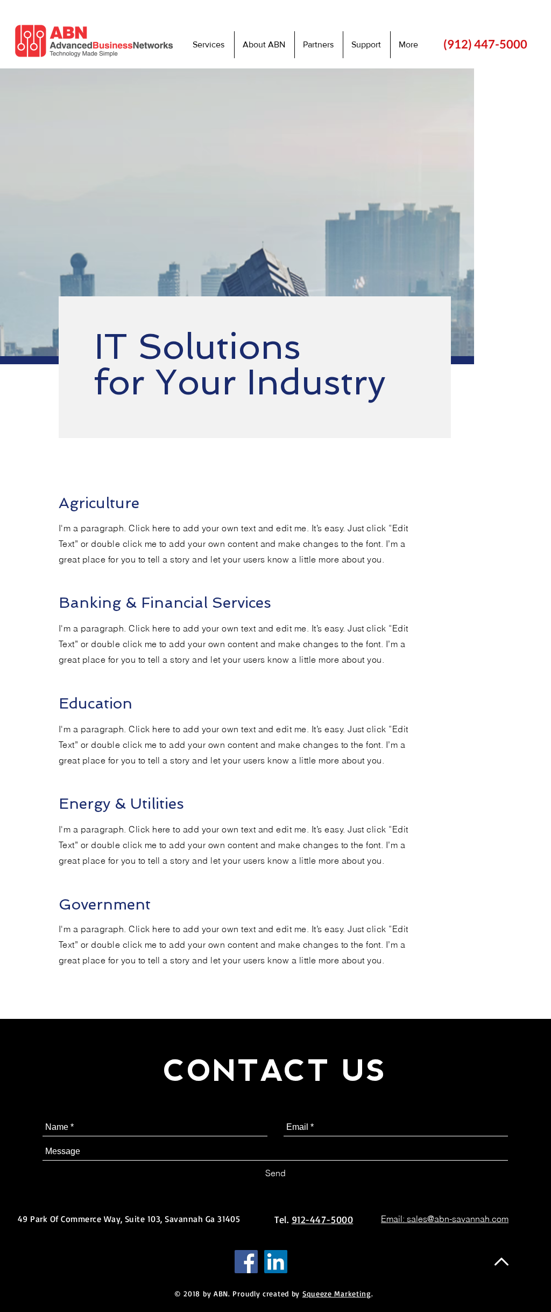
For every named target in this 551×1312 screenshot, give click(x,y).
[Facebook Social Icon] (246, 1261)
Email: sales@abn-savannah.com (444, 1218)
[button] (366, 44)
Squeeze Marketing (336, 1293)
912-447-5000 (322, 1219)
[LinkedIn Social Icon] (275, 1261)
